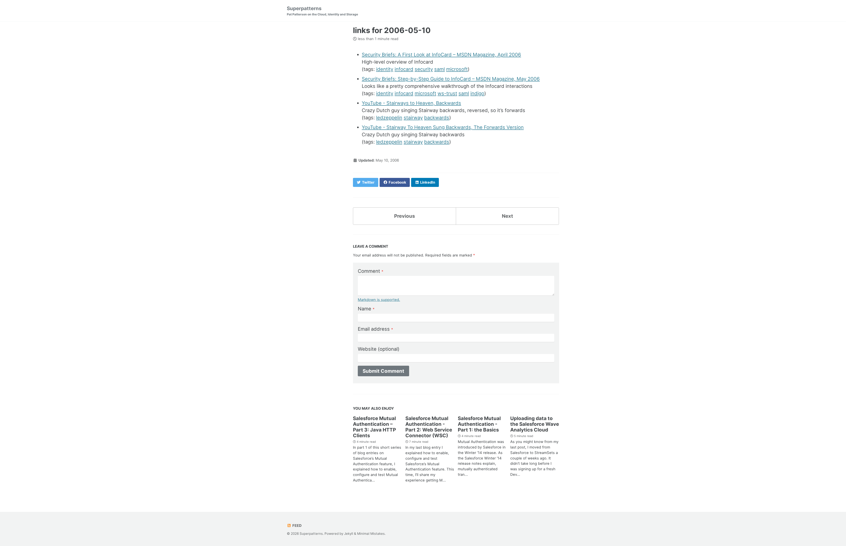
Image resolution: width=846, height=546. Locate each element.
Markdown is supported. (379, 299)
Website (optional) (378, 349)
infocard (404, 69)
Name (366, 309)
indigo (477, 93)
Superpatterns (322, 11)
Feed (296, 525)
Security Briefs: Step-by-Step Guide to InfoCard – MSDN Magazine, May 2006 (451, 79)
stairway (413, 117)
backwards (436, 117)
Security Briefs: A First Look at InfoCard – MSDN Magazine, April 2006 (441, 54)
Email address (375, 329)
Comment (370, 271)
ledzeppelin (389, 117)
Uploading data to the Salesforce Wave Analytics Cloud (534, 424)
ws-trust (447, 93)
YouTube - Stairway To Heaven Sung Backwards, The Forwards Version (443, 127)
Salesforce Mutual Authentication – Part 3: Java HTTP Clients (374, 426)
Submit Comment (383, 371)
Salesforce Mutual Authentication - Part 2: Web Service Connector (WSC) (428, 426)
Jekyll (348, 533)
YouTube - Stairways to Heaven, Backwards (411, 103)
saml (439, 69)
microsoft (457, 69)
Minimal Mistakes (371, 533)
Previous (404, 216)
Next (507, 216)
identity (384, 69)
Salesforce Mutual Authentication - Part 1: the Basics (479, 424)
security (424, 69)
